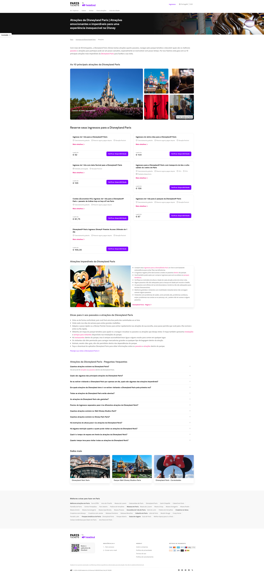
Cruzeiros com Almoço (78, 513)
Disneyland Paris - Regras (141, 305)
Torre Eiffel (95, 503)
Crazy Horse (177, 513)
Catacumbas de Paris (136, 503)
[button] (130, 366)
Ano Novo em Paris (105, 520)
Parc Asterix (103, 507)
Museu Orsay (158, 507)
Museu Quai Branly (105, 510)
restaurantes (80, 337)
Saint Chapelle (165, 503)
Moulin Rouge (165, 513)
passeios (73, 50)
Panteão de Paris (76, 507)
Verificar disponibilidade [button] (117, 154)
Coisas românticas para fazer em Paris (83, 520)
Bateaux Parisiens (112, 513)
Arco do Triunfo (106, 503)
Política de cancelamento (144, 557)
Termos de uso (141, 553)
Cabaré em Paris (178, 503)
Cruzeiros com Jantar (95, 513)
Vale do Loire (151, 510)
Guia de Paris (146, 516)
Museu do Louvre (120, 503)
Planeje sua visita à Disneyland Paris (84, 350)
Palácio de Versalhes (117, 507)
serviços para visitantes (83, 334)
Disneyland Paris (107, 53)
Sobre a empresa (142, 547)
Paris (71, 39)
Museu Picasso (119, 510)
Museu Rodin (184, 507)
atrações (146, 346)
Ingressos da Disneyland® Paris (86, 39)
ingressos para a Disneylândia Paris (156, 267)
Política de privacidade (144, 550)
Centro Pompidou (90, 507)
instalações (189, 331)
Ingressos (172, 4)
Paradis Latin (74, 516)
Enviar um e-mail (111, 550)
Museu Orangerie (172, 507)
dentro (176, 272)
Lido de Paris (153, 513)
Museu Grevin (75, 510)
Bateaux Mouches (127, 513)
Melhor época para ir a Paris (163, 516)
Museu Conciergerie (89, 510)
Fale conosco (109, 547)
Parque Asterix (122, 516)
